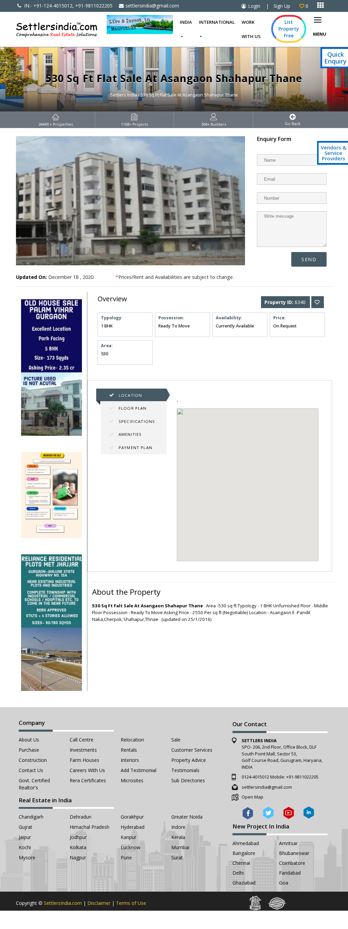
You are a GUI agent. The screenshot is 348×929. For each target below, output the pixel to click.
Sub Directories (188, 780)
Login (254, 6)
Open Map (252, 797)
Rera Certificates (88, 780)
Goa (283, 882)
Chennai (241, 863)
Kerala (178, 837)
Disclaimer (98, 903)
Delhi (238, 873)
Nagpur (78, 857)
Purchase (29, 750)
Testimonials (185, 770)
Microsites (132, 780)
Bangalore (243, 853)
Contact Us (31, 770)
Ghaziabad (244, 882)
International (217, 22)
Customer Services (191, 750)
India (186, 22)
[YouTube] (288, 812)
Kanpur (128, 837)
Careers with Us (87, 770)
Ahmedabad (245, 843)
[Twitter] (268, 812)
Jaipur (25, 837)
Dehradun (80, 817)
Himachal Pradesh (89, 827)
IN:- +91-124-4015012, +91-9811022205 (67, 5)
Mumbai (180, 847)
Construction (33, 760)
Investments (83, 750)
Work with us (251, 29)
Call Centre (81, 739)
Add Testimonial (138, 770)
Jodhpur (78, 837)
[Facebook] (248, 812)
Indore (178, 827)
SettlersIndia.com (63, 903)
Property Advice (188, 760)
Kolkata (78, 847)
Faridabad (290, 873)
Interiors (130, 760)
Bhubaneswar (294, 853)
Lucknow (130, 847)
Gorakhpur (132, 817)
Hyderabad (132, 827)
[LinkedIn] (308, 812)
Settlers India (123, 95)
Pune (126, 857)
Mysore (27, 857)
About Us (29, 739)
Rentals (129, 750)
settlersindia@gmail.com (152, 5)
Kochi (25, 847)
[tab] (134, 395)
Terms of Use (131, 903)
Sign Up (282, 6)
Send (308, 259)
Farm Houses (84, 760)
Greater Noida (187, 817)
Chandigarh (31, 817)
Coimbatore (292, 863)
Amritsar (288, 843)
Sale (175, 739)
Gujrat (25, 827)
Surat (177, 857)
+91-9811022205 (302, 777)
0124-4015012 (255, 777)
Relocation (132, 739)
